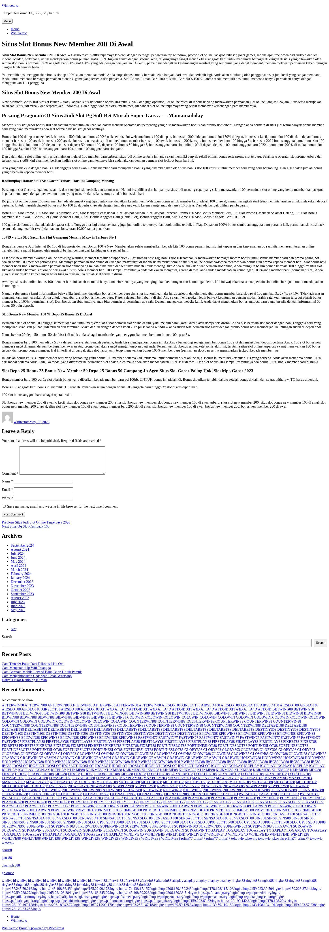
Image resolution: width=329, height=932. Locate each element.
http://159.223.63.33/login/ (201, 901)
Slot (13, 629)
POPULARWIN (83, 806)
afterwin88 (99, 880)
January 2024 (20, 578)
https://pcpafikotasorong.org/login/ (26, 897)
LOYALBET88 (158, 774)
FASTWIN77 (148, 737)
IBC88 (200, 762)
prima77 (187, 838)
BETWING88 (282, 709)
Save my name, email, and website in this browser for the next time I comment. (62, 506)
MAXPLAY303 (131, 778)
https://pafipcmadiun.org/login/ (215, 897)
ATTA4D (107, 709)
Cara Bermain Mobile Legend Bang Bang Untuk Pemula (42, 672)
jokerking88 (67, 884)
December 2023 (22, 582)
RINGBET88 (56, 814)
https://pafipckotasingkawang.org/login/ (79, 897)
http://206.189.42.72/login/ (62, 905)
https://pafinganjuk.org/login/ (161, 901)
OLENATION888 (257, 790)
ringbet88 (238, 880)
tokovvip (237, 838)
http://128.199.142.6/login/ (239, 901)
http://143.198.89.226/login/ (138, 893)
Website (7, 498)
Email (7, 489)
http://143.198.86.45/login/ (61, 889)
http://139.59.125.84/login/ (183, 905)
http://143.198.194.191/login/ (263, 905)
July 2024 (18, 553)
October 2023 (20, 590)
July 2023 (18, 602)
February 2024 (21, 574)
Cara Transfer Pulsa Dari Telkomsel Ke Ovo (33, 664)
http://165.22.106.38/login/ (59, 893)
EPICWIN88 (208, 733)
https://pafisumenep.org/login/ (129, 897)
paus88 (7, 850)
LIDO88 (315, 770)
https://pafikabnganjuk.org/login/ (25, 901)
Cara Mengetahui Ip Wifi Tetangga (26, 668)
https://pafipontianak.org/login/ (118, 901)
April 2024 (18, 565)
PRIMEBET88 (86, 810)
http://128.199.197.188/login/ (22, 905)
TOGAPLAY (215, 830)
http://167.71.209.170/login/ (102, 905)
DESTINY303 (265, 729)
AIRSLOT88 (171, 705)
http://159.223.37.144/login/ (301, 889)
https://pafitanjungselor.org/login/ (260, 897)
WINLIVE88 (300, 834)
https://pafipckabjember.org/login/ (72, 901)
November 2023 (22, 586)
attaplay (177, 880)
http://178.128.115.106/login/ (221, 889)
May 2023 (18, 610)
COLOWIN (135, 717)
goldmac (8, 873)
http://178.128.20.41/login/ (278, 901)
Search (7, 637)
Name (7, 481)
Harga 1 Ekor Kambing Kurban (24, 680)
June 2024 (18, 557)
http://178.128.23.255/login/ (21, 909)
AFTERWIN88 (13, 705)
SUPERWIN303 (14, 826)
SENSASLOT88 (283, 814)
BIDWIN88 (222, 713)
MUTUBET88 (85, 782)
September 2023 (22, 594)
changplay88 (11, 865)
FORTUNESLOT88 (171, 745)
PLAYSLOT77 (105, 802)
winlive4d (9, 880)
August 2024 (20, 549)
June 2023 (18, 606)
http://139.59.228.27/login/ (20, 893)
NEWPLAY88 (56, 786)
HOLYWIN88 (250, 758)
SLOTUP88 (96, 822)
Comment (10, 473)
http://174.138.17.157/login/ (138, 889)
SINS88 (260, 818)
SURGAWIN (282, 826)
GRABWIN (10, 758)
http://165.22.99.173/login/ (99, 889)
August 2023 (20, 598)
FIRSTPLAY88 (33, 741)
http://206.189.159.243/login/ (180, 889)
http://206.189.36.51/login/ (178, 893)
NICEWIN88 (299, 786)
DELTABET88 (273, 725)
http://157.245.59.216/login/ (21, 889)
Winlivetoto (10, 5)
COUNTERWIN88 (143, 721)
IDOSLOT (20, 766)
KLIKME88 (76, 770)
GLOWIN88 (86, 754)
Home (15, 29)
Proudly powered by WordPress (41, 928)
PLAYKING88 (176, 798)
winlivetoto (22, 422)
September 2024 (22, 545)
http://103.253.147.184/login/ (143, 905)
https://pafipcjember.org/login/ (171, 897)
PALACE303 (228, 794)
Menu (7, 21)
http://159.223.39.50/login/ (262, 889)
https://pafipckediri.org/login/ (259, 893)
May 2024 (18, 561)
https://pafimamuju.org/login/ (218, 893)
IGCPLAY (218, 766)
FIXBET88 (291, 741)
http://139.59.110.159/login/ (222, 905)
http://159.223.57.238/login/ (305, 905)
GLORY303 (193, 750)
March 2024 (19, 569)
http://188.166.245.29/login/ (98, 893)
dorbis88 (119, 884)
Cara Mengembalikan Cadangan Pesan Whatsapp (37, 676)
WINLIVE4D (134, 834)
